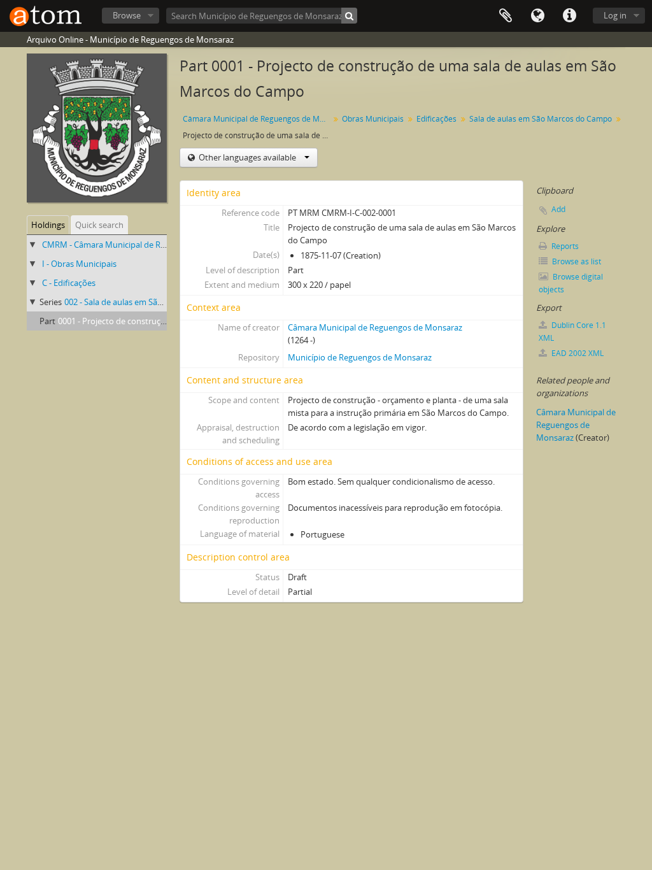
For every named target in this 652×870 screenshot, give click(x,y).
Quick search (99, 225)
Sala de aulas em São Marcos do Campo (540, 118)
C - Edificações (69, 283)
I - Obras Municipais (79, 263)
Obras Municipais (373, 118)
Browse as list (575, 261)
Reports (564, 246)
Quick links (569, 16)
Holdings (48, 225)
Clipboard (505, 16)
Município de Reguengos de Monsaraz (360, 357)
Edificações (436, 118)
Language (537, 16)
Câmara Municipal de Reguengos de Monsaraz (257, 118)
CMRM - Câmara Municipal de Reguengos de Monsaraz (145, 244)
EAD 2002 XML (576, 353)
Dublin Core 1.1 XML (572, 331)
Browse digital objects (571, 283)
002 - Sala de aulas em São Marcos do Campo (149, 302)
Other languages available (247, 157)
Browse (127, 15)
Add (558, 209)
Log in (615, 15)
